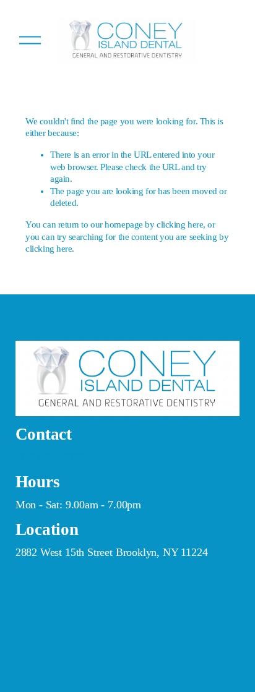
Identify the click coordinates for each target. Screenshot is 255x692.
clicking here (180, 224)
